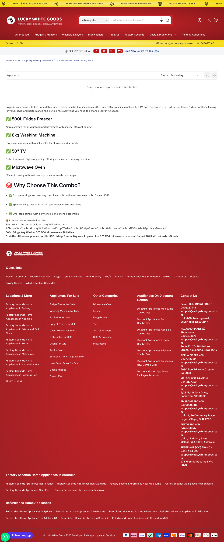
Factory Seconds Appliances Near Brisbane (189, 483)
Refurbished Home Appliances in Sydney (29, 511)
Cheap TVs (56, 376)
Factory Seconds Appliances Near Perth (28, 490)
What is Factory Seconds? (40, 283)
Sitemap (194, 276)
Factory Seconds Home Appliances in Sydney (19, 306)
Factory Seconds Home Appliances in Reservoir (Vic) (22, 372)
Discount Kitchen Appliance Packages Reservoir (152, 373)
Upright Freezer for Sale (63, 324)
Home (9, 60)
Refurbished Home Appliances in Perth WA (133, 511)
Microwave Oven (102, 304)
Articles (118, 276)
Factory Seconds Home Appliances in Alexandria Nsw (22, 362)
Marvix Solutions (107, 535)
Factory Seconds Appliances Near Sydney (30, 483)
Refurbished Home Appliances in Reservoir (85, 518)
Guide (166, 276)
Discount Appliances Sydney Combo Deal (153, 341)
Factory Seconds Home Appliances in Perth (19, 341)
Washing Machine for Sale (64, 311)
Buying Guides (14, 283)
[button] (94, 20)
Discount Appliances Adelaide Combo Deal (154, 331)
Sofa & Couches (102, 337)
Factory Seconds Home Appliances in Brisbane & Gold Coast (23, 329)
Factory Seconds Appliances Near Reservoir (79, 490)
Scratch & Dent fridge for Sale (67, 356)
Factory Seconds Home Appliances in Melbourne (20, 352)
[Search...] (167, 20)
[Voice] (161, 20)
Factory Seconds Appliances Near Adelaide (81, 483)
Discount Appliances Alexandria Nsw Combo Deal (155, 362)
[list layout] (207, 75)
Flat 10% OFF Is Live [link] (95, 51)
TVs (95, 324)
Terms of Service (73, 276)
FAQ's (108, 276)
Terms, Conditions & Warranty (143, 276)
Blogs (57, 276)
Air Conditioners (102, 330)
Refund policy (93, 276)
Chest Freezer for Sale (62, 330)
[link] (162, 35)
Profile (20, 43)
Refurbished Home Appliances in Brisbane (184, 511)
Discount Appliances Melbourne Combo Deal (155, 310)
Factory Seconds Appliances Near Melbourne (135, 483)
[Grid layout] (214, 75)
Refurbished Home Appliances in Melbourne (80, 511)
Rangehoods (100, 317)
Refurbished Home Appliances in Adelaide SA (31, 518)
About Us (21, 276)
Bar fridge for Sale (60, 317)
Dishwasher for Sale (61, 337)
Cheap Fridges (58, 369)
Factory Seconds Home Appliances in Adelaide (19, 316)
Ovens (96, 311)
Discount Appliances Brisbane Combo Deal (154, 352)
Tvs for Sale (56, 350)
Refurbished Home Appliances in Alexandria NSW (140, 518)
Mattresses (99, 343)
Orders (9, 43)
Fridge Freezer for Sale (62, 304)
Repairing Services (40, 276)
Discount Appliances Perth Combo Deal (152, 321)
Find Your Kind (14, 381)
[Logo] (34, 20)
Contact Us (180, 276)
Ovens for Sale (58, 343)
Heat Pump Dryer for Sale (64, 363)
